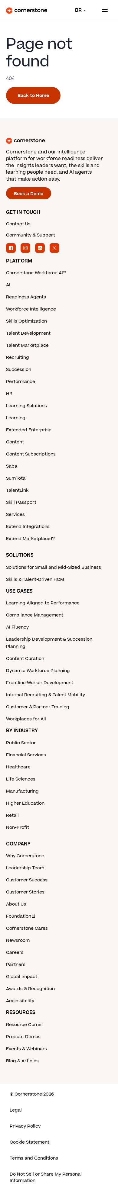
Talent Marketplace (27, 345)
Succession (18, 369)
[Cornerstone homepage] (59, 141)
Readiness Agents (26, 297)
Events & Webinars (26, 1049)
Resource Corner (24, 1025)
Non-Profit (17, 827)
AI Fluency (17, 627)
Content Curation (25, 658)
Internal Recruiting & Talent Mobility (45, 695)
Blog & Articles (22, 1061)
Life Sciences (20, 779)
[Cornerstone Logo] (26, 10)
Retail (12, 815)
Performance (20, 381)
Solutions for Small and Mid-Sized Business (53, 567)
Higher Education (25, 803)
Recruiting (17, 357)
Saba (11, 466)
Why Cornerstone (25, 856)
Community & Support (30, 235)
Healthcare (18, 767)
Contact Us (18, 224)
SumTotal (16, 478)
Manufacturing (22, 791)
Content (15, 442)
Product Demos (23, 1037)
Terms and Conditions (34, 1158)
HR (9, 394)
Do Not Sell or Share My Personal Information (46, 1177)
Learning (15, 418)
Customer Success (27, 880)
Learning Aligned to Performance (43, 603)
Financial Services (26, 755)
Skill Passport (21, 502)
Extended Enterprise (28, 430)
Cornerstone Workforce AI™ (36, 273)
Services (15, 514)
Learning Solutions (26, 406)
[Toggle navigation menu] (102, 10)
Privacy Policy (25, 1126)
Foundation (18, 916)
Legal (16, 1110)
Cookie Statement (29, 1142)
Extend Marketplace (28, 539)
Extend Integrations (28, 526)
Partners (15, 964)
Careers (15, 952)
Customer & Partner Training (37, 707)
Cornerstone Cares (27, 928)
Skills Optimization (26, 321)
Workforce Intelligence (31, 309)
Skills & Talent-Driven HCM (35, 579)
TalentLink (17, 490)
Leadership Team (25, 868)
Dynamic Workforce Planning (38, 671)
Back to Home (33, 95)
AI (8, 285)
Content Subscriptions (31, 454)
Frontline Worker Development (39, 683)
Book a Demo (28, 194)
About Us (16, 904)
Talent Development (28, 333)
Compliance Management (34, 615)
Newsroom (18, 940)
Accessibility (20, 1001)
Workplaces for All (26, 719)
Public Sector (21, 743)
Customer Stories (25, 892)
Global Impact (21, 977)
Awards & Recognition (30, 989)
